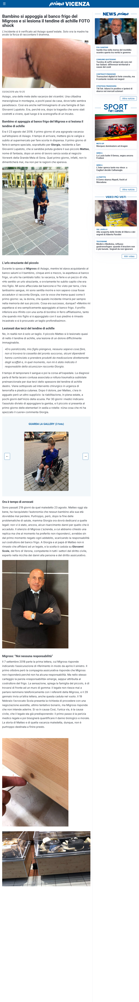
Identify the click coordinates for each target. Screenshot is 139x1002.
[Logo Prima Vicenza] (69, 3)
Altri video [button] (129, 256)
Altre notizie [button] (128, 98)
